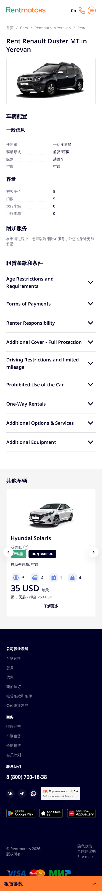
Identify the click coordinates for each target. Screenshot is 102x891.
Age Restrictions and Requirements (30, 282)
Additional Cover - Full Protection (44, 342)
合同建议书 (86, 851)
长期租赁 (13, 745)
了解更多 (51, 605)
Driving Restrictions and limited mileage (42, 363)
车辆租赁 (13, 735)
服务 (10, 667)
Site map (85, 856)
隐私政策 (84, 845)
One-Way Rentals (26, 404)
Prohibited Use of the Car (35, 384)
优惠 (10, 677)
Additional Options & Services (40, 423)
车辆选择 (13, 658)
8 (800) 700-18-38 (26, 776)
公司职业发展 (17, 705)
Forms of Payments (28, 304)
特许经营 (13, 726)
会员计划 (13, 754)
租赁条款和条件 (19, 695)
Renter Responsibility (30, 323)
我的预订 (13, 686)
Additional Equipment (31, 442)
